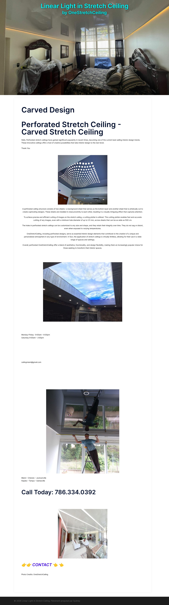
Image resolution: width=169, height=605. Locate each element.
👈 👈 (45, 564)
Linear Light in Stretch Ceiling (84, 6)
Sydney (76, 601)
